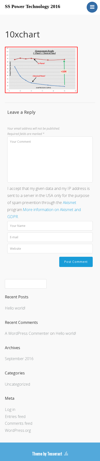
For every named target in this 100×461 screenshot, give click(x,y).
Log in (10, 409)
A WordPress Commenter (27, 333)
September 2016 (19, 358)
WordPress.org (18, 430)
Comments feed (18, 423)
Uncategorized (17, 384)
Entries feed (15, 416)
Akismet (69, 202)
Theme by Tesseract (47, 454)
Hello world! (15, 308)
